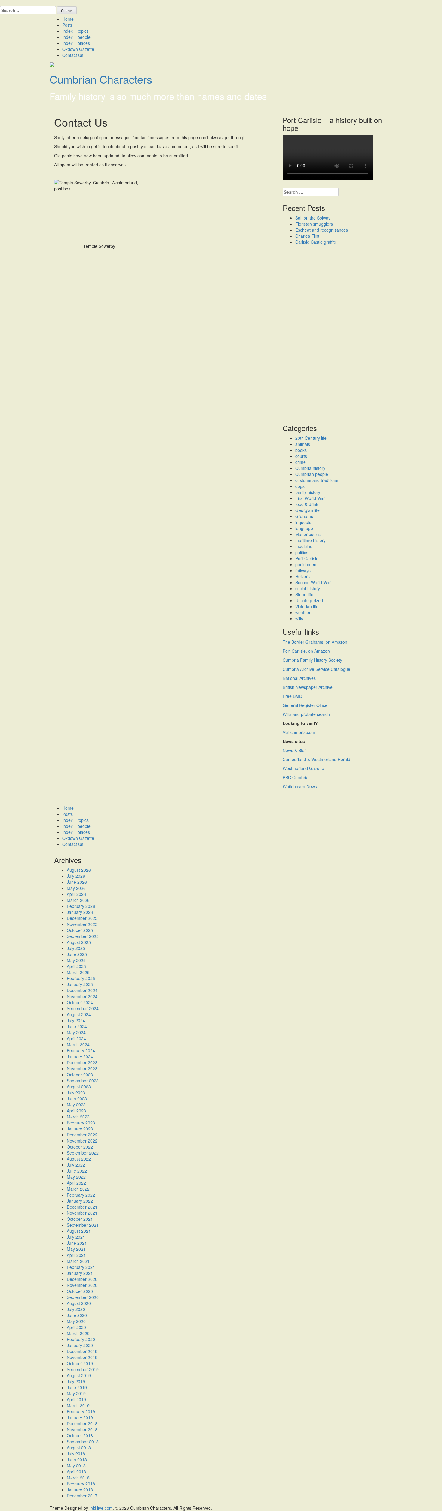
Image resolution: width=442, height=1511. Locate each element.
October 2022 (80, 1147)
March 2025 (78, 972)
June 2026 (77, 882)
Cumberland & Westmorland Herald (316, 759)
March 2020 (78, 1333)
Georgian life (307, 510)
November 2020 (82, 1285)
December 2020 (82, 1279)
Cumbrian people (311, 474)
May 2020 (76, 1321)
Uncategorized (309, 600)
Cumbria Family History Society (312, 660)
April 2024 (76, 1038)
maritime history (310, 540)
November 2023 (82, 1068)
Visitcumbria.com (299, 732)
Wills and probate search (306, 714)
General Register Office (305, 705)
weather (303, 612)
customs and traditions (316, 480)
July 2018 (76, 1454)
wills (299, 618)
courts (301, 456)
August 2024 (79, 1014)
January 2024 (80, 1056)
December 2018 (82, 1423)
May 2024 (76, 1032)
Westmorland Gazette (303, 768)
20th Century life (311, 438)
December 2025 (82, 918)
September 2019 (83, 1369)
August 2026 (79, 870)
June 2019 (77, 1387)
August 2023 (79, 1087)
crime (300, 462)
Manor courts (308, 534)
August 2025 (79, 942)
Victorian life (306, 606)
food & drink (306, 504)
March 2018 (78, 1478)
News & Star (294, 750)
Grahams (304, 516)
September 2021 (83, 1225)
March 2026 (78, 900)
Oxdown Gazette (78, 49)
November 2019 (82, 1357)
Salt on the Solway (312, 218)
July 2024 (76, 1020)
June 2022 (77, 1171)
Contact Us (72, 55)
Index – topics (75, 31)
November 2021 (82, 1213)
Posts (67, 25)
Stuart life (304, 594)
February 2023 (81, 1123)
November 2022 (82, 1141)
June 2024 (77, 1026)
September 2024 (83, 1008)
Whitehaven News (300, 786)
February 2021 (81, 1267)
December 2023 (82, 1062)
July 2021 (76, 1237)
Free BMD (292, 696)
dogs (300, 486)
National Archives (299, 678)
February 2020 (81, 1339)
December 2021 (82, 1207)
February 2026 (81, 906)
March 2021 (78, 1261)
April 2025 (76, 966)
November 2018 (82, 1429)
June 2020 (77, 1315)
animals (302, 444)
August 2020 (79, 1303)
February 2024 (81, 1050)
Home (68, 19)
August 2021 (79, 1231)
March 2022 (78, 1189)
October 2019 (80, 1363)
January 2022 (80, 1201)
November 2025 (82, 924)
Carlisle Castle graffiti (315, 242)
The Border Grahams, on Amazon (315, 642)
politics (301, 552)
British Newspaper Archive (308, 687)
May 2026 (76, 888)
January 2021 (80, 1273)
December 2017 (82, 1496)
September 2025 (83, 936)
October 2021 (80, 1219)
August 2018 (79, 1448)
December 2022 (82, 1135)
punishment (306, 564)
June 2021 (77, 1243)
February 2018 (81, 1484)
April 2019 (76, 1399)
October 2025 (80, 930)
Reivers (302, 576)
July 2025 (76, 948)
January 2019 (80, 1417)
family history (307, 492)
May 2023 (76, 1105)
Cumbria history (310, 468)
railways (303, 570)
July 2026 (76, 876)
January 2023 (80, 1129)
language (304, 528)
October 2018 (80, 1435)
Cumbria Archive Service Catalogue (316, 669)
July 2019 (76, 1381)
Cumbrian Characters (101, 79)
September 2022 (83, 1153)
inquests (303, 522)
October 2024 (80, 1002)
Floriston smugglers (314, 224)
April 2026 (76, 894)
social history (307, 588)
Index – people (76, 37)
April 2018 (76, 1472)
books (301, 450)
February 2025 (81, 978)
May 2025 (76, 960)
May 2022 (76, 1177)
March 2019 (78, 1405)
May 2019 (76, 1393)
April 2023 (76, 1111)
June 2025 (77, 954)
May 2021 (76, 1249)
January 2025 (80, 984)
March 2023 (78, 1117)
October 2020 (80, 1291)
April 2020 (76, 1327)
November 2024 (82, 996)
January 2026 (80, 912)
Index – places (76, 43)
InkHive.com (101, 1508)
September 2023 (83, 1081)
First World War (310, 498)
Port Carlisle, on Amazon (306, 651)
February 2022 (81, 1195)
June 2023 (77, 1099)
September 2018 (83, 1442)
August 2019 (79, 1375)
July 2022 (76, 1165)
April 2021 (76, 1255)
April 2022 (76, 1183)
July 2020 (76, 1309)
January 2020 (80, 1345)
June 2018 (77, 1460)
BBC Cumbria (295, 777)
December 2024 (82, 990)
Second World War (313, 582)
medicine (303, 546)
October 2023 (80, 1075)
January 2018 (80, 1490)
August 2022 (79, 1159)
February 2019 (81, 1411)
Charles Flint (307, 236)
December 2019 (82, 1351)
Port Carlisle (306, 558)
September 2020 (83, 1297)
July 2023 (76, 1093)
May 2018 (76, 1466)
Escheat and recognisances (321, 230)
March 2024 (78, 1044)
